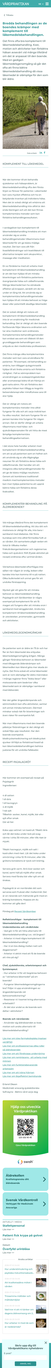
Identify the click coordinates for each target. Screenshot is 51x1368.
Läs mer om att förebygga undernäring (24, 1053)
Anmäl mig (25, 1363)
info (25, 1269)
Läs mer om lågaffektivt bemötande (22, 1076)
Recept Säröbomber (25, 911)
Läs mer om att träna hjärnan (18, 1072)
